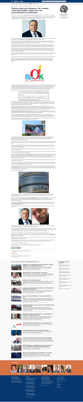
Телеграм (14, 251)
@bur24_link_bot (31, 379)
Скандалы (35, 311)
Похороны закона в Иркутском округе (32, 280)
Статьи (30, 3)
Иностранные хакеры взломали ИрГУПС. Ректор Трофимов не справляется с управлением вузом (38, 314)
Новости (33, 3)
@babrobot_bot (46, 379)
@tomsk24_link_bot (32, 394)
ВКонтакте (15, 253)
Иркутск (30, 244)
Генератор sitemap (30, 400)
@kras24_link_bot (31, 386)
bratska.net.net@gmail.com (18, 382)
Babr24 (21, 244)
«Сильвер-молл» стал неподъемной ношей (29, 197)
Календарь (58, 386)
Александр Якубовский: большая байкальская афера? (36, 330)
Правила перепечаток (60, 378)
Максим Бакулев (15, 244)
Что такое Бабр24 (59, 381)
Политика (37, 285)
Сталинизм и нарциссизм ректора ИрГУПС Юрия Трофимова (37, 337)
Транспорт (32, 293)
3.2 (16, 400)
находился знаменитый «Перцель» (17, 203)
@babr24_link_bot (17, 378)
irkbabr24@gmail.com (15, 256)
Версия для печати (32, 245)
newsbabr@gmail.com (17, 379)
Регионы (13, 3)
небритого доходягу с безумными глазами (26, 39)
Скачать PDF (38, 245)
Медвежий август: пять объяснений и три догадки (35, 272)
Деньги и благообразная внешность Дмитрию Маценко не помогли (22, 110)
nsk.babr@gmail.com (32, 391)
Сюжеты (16, 3)
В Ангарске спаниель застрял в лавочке (65, 288)
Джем (14, 252)
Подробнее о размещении (45, 385)
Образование (34, 320)
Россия (38, 302)
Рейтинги (26, 3)
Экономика (33, 285)
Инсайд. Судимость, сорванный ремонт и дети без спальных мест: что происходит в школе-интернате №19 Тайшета (37, 346)
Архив (37, 3)
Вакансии (58, 382)
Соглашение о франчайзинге (61, 379)
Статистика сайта (59, 384)
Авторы (23, 3)
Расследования (25, 244)
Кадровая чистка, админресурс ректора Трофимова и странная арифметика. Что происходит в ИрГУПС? (38, 265)
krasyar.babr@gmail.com (32, 387)
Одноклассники (15, 254)
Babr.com (18, 1)
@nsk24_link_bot (31, 390)
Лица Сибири (14, 362)
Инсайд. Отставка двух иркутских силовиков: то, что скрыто (37, 352)
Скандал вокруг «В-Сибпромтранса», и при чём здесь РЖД (37, 322)
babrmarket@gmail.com (47, 383)
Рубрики (20, 3)
